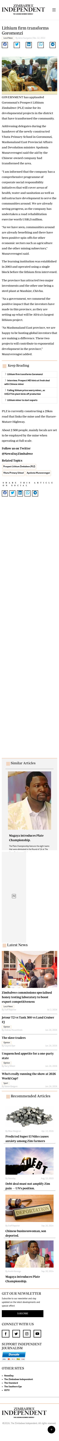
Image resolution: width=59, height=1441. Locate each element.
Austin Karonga (14, 1271)
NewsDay (8, 1376)
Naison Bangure (10, 1087)
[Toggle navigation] (54, 9)
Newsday (11, 1179)
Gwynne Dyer (9, 1046)
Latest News (17, 945)
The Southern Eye (13, 1387)
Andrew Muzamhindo (13, 1030)
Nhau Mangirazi (14, 1131)
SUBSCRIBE (22, 1313)
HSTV (7, 1390)
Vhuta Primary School (13, 473)
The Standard (11, 1383)
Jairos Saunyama (25, 38)
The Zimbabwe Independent (18, 1379)
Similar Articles (23, 763)
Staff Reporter (10, 1010)
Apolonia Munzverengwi (38, 473)
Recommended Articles (30, 1096)
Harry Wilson (9, 1066)
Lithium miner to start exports (22, 400)
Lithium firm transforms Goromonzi (25, 374)
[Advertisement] (29, 630)
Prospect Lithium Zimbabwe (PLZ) (19, 467)
